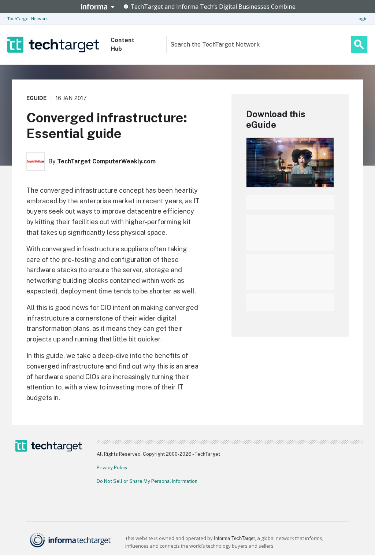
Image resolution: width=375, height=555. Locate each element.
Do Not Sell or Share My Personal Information (147, 481)
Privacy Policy (112, 467)
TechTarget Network (27, 18)
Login (362, 18)
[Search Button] (359, 44)
